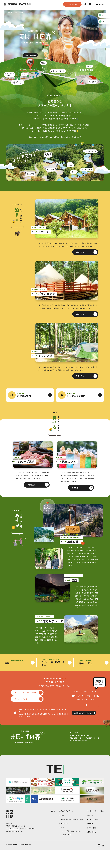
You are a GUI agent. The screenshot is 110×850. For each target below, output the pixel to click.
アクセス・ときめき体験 (95, 811)
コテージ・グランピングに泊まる (26, 693)
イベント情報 (91, 828)
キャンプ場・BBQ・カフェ (71, 831)
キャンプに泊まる (21, 699)
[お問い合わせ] (90, 4)
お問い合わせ (91, 832)
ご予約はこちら (72, 4)
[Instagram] (103, 845)
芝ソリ (74, 172)
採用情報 (90, 815)
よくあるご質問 (92, 819)
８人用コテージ (91, 151)
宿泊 (63, 827)
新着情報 (90, 823)
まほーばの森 (64, 823)
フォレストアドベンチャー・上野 (71, 819)
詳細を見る (80, 252)
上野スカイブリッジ (66, 811)
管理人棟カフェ (48, 155)
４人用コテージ (87, 169)
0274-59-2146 (88, 695)
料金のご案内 (66, 835)
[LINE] (99, 845)
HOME (53, 811)
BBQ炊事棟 (70, 164)
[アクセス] (85, 4)
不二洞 (61, 815)
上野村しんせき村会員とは (83, 713)
